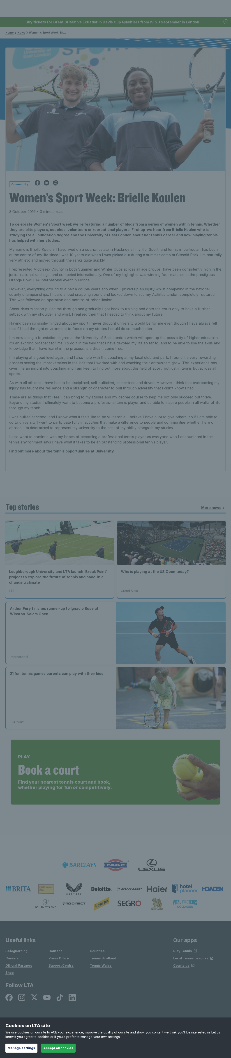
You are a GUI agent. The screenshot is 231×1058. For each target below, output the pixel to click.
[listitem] (18, 889)
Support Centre (61, 965)
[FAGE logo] (115, 865)
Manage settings (21, 1048)
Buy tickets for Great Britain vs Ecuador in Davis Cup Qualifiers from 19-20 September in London (112, 22)
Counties (97, 951)
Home (9, 32)
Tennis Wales (101, 965)
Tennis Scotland (103, 958)
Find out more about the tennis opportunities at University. (62, 451)
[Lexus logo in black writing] (152, 865)
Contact (55, 951)
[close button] (226, 22)
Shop (9, 972)
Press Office (59, 958)
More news (211, 507)
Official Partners (18, 965)
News (21, 32)
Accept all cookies (58, 1048)
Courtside (181, 965)
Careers (12, 958)
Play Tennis (182, 951)
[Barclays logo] (79, 865)
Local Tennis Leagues (190, 958)
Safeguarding (16, 951)
